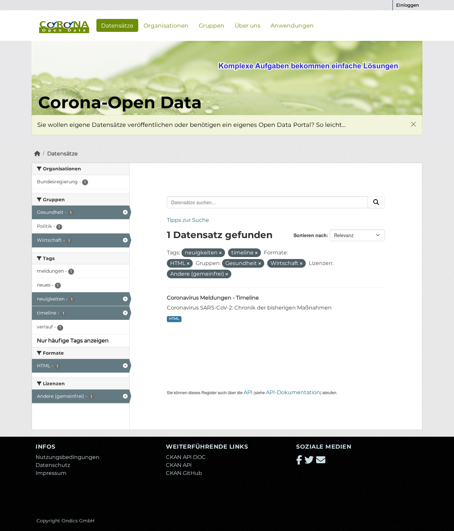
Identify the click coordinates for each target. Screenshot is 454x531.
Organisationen (166, 25)
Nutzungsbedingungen (67, 457)
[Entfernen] (220, 253)
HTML (174, 318)
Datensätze (117, 25)
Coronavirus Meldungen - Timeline (213, 298)
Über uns (247, 25)
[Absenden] (376, 202)
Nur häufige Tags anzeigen (73, 340)
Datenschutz (53, 465)
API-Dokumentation (293, 392)
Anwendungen (292, 25)
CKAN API (179, 465)
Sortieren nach (310, 235)
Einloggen (407, 5)
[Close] (413, 124)
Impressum (51, 473)
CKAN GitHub (184, 473)
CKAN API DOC (186, 457)
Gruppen (211, 25)
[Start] (37, 153)
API (248, 392)
